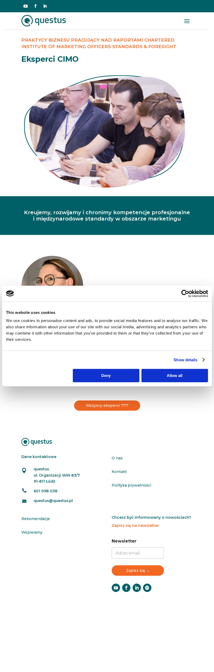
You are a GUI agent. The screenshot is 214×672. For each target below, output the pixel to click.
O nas (117, 458)
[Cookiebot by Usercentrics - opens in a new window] (185, 293)
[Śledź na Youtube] (25, 6)
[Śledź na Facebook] (35, 6)
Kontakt (119, 471)
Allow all (174, 375)
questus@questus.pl (53, 500)
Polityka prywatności (131, 485)
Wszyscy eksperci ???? (107, 405)
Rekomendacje (35, 518)
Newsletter (124, 541)
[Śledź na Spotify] (147, 588)
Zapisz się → (138, 570)
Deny (106, 375)
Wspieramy (32, 532)
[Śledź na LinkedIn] (45, 6)
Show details (185, 360)
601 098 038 (45, 491)
